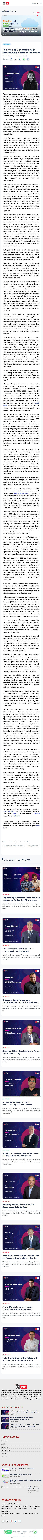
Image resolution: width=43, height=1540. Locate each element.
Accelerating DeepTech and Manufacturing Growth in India (17, 1103)
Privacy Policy (16, 1531)
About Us (4, 1456)
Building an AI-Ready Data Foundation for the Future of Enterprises (20, 1154)
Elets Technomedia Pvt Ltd (27, 1537)
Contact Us (21, 1533)
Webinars (4, 1453)
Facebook (15, 814)
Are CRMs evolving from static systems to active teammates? (17, 1308)
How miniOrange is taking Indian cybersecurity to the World (18, 950)
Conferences (6, 1450)
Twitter (17, 816)
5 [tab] (39, 12)
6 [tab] (40, 12)
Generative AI (24, 842)
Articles (4, 1444)
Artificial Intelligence (21, 493)
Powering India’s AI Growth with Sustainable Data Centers (18, 1205)
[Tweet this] (15, 59)
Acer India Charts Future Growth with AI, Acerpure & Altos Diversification (20, 1256)
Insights (24, 1531)
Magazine (5, 1447)
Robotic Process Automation (14, 846)
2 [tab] (34, 12)
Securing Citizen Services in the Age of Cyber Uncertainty (21, 1052)
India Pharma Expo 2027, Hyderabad (23, 1487)
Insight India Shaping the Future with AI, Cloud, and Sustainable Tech (20, 1359)
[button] (35, 3)
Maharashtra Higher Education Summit (34, 1480)
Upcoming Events (9, 811)
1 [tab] (33, 12)
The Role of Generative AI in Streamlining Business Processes (21, 51)
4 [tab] (38, 12)
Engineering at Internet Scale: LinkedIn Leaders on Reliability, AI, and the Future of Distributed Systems (21, 900)
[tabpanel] (21, 25)
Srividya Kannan (33, 846)
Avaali (13, 842)
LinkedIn (37, 814)
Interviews (5, 1441)
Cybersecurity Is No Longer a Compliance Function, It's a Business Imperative (19, 1002)
